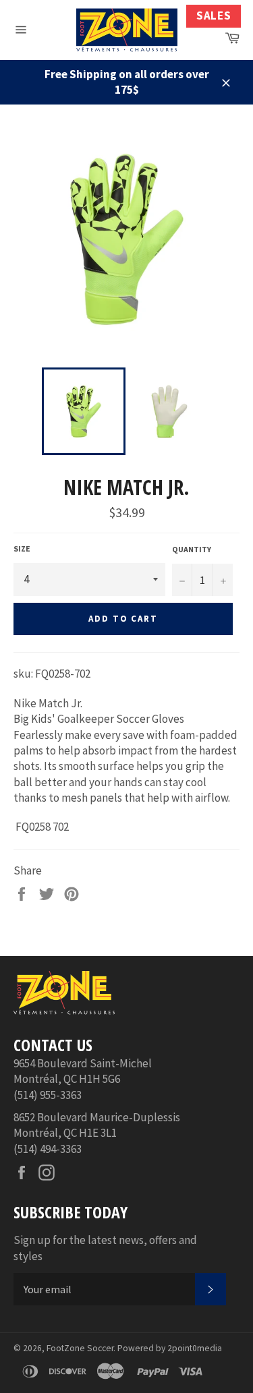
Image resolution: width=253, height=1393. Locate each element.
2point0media (194, 1348)
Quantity (191, 549)
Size (21, 548)
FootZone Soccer (80, 1348)
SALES (213, 15)
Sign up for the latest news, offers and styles (105, 1248)
